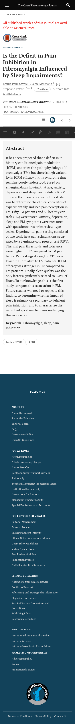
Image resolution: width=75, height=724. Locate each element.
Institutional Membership (26, 489)
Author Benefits (20, 467)
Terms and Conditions (20, 716)
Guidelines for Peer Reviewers (28, 565)
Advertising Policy (22, 658)
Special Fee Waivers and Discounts (31, 505)
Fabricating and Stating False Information (35, 592)
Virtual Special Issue (23, 549)
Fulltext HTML (14, 342)
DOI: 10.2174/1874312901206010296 (24, 111)
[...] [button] (58, 84)
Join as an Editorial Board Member (31, 635)
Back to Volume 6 (16, 14)
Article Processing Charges (26, 462)
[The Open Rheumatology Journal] (37, 693)
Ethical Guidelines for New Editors (31, 538)
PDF (33, 342)
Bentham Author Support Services (31, 473)
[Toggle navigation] (7, 5)
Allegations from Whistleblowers (30, 581)
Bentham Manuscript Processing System (34, 483)
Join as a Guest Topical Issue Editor (31, 646)
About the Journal (22, 413)
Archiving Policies (22, 456)
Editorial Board (20, 423)
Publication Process (23, 559)
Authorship (18, 478)
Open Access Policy (22, 434)
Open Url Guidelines (23, 440)
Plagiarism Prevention (24, 598)
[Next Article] (69, 120)
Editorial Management (24, 522)
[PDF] (52, 120)
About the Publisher (23, 418)
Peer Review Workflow (24, 554)
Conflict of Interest (22, 587)
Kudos (15, 664)
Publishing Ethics (21, 613)
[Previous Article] (62, 120)
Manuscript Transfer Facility (27, 499)
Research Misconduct (24, 619)
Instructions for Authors (25, 494)
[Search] (68, 5)
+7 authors (42, 89)
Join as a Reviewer (22, 641)
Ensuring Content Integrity (26, 532)
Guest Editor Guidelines (25, 543)
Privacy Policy (43, 716)
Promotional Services (23, 669)
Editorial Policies (21, 527)
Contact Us (60, 716)
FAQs (14, 429)
